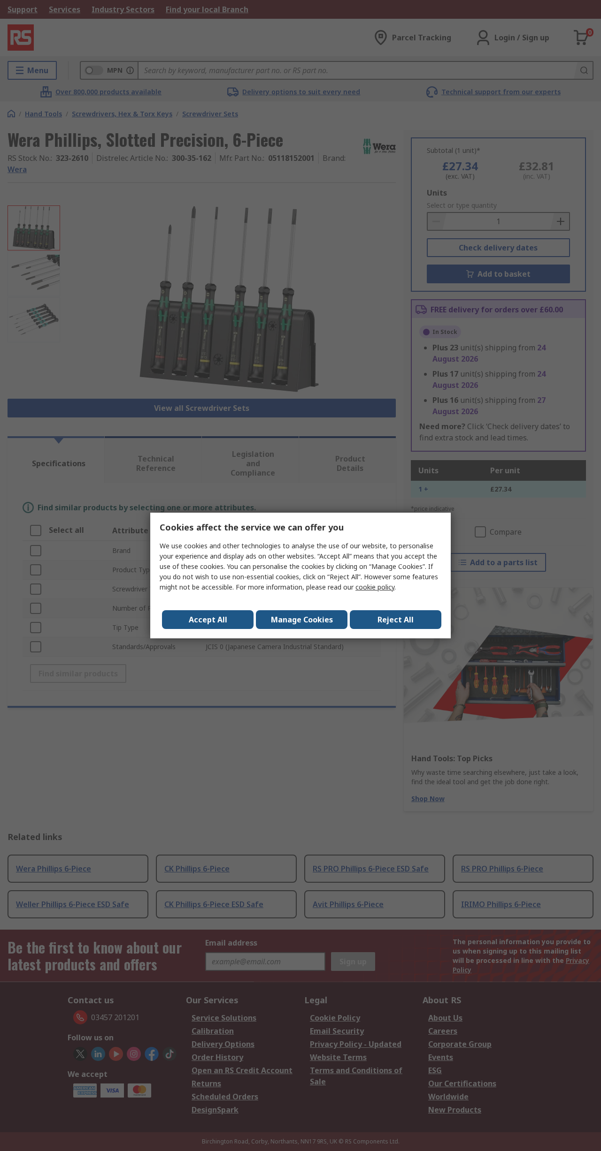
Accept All (208, 619)
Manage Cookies (302, 619)
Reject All (396, 619)
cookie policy (374, 587)
